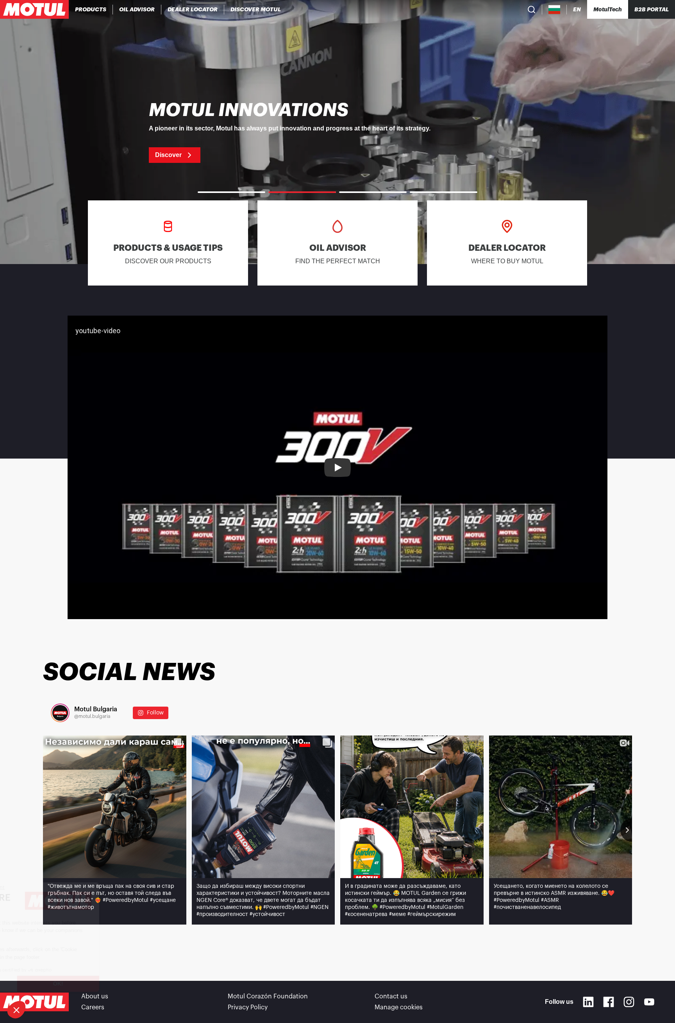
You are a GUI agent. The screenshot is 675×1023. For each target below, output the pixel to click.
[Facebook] (608, 1001)
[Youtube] (649, 1001)
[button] (16, 1009)
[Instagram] (628, 1001)
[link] (337, 132)
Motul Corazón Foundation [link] (268, 996)
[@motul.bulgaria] (60, 713)
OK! (131, 983)
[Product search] (531, 9)
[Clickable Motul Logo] (34, 9)
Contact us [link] (391, 996)
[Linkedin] (588, 1001)
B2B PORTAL (651, 9)
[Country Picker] (554, 9)
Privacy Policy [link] (248, 1007)
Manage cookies (399, 1007)
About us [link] (94, 996)
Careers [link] (92, 1007)
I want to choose (49, 983)
